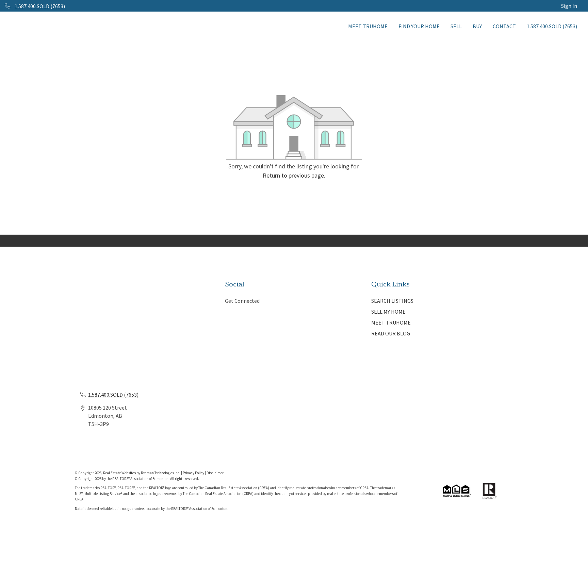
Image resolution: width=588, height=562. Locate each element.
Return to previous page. (294, 175)
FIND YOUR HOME (419, 26)
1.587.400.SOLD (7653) (552, 26)
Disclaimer (215, 472)
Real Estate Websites (119, 472)
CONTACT (504, 26)
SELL (456, 26)
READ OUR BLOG (390, 333)
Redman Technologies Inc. (161, 472)
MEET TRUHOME (368, 26)
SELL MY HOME (388, 311)
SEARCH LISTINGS (392, 300)
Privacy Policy (193, 472)
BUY (477, 26)
